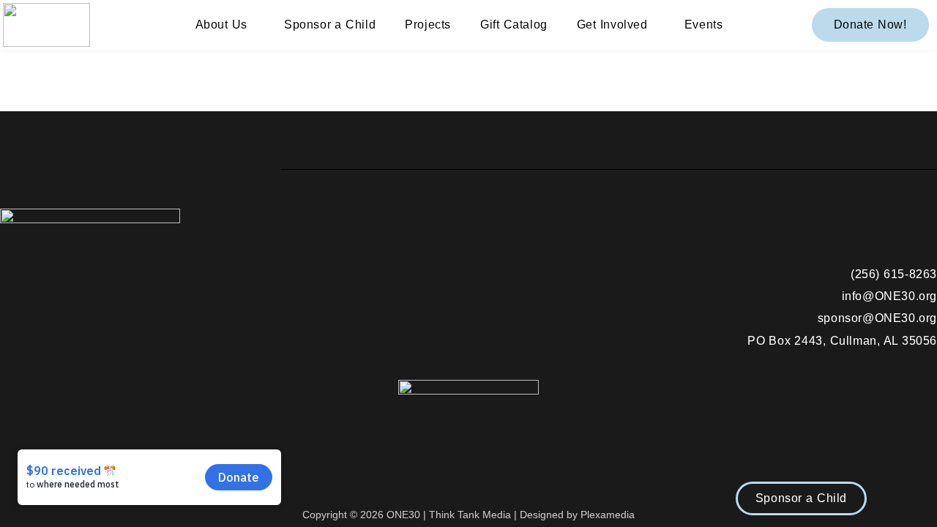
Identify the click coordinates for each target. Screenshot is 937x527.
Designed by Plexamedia (577, 514)
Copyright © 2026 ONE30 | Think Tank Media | (411, 514)
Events (703, 24)
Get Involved (612, 24)
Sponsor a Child (330, 24)
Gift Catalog (514, 24)
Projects (428, 24)
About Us (221, 24)
